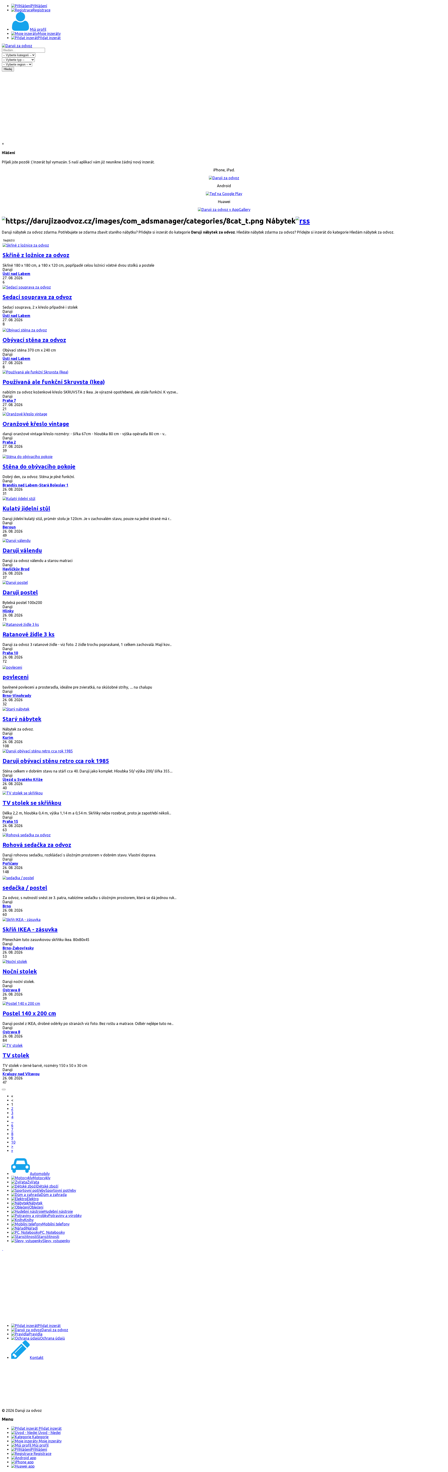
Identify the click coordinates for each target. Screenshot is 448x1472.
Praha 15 (10, 821)
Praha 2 (9, 442)
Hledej (8, 69)
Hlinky (8, 611)
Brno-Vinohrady (17, 695)
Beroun (9, 527)
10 (13, 1142)
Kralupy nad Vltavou (21, 1074)
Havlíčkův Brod (16, 569)
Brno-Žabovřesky (18, 948)
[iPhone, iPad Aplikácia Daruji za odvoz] (17, 1388)
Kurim (8, 737)
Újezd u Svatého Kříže (23, 779)
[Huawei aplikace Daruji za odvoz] (19, 1402)
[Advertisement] (224, 106)
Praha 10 (10, 653)
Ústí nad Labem (16, 274)
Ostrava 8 (11, 990)
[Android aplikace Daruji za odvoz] (19, 1372)
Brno (7, 906)
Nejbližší (9, 240)
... (12, 1121)
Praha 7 (9, 400)
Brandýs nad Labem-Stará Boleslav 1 (35, 485)
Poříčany (10, 863)
